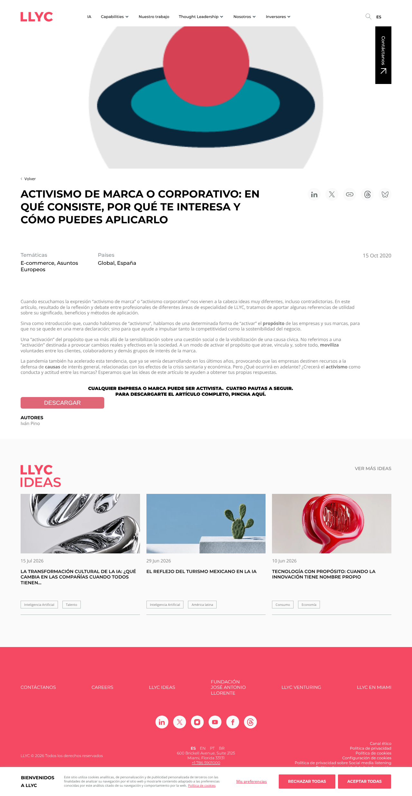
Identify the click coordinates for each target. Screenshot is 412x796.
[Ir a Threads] (250, 722)
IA (89, 16)
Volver (30, 178)
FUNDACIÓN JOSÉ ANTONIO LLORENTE (228, 687)
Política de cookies (201, 785)
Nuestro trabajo (154, 16)
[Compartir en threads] (367, 194)
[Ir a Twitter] (179, 722)
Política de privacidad (370, 748)
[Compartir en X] (331, 194)
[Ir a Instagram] (197, 722)
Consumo (283, 605)
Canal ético (380, 743)
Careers (102, 687)
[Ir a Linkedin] (161, 722)
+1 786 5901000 (206, 763)
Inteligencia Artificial (39, 605)
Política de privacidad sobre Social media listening (343, 763)
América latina (202, 605)
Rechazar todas (307, 781)
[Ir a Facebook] (232, 722)
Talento (71, 605)
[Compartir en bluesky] (385, 194)
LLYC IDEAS (162, 687)
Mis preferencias (251, 781)
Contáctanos (383, 50)
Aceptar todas (364, 781)
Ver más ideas (373, 468)
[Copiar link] (349, 194)
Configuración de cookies (366, 758)
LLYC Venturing (301, 687)
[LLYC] (37, 17)
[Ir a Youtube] (215, 722)
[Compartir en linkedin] (314, 194)
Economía (309, 605)
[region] (206, 781)
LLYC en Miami (374, 687)
